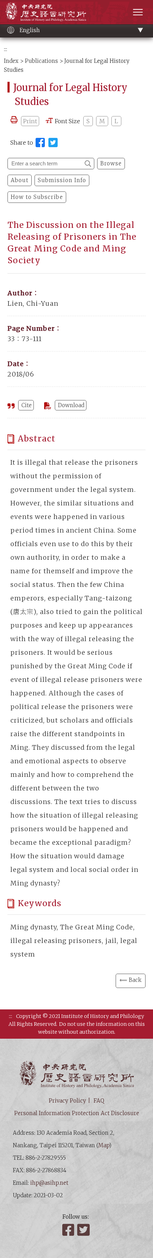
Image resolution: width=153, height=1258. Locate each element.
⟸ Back (131, 980)
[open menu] (138, 12)
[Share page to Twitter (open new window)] (53, 142)
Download (71, 405)
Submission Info (62, 180)
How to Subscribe (37, 197)
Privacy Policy (67, 1100)
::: (5, 49)
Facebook (69, 1230)
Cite (26, 405)
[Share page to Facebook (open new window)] (40, 142)
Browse (111, 163)
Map (103, 1145)
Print (30, 121)
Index (11, 61)
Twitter (84, 1230)
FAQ (99, 1100)
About (19, 180)
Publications (41, 61)
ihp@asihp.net (49, 1182)
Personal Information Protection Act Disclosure (76, 1113)
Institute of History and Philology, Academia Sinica (45, 11)
